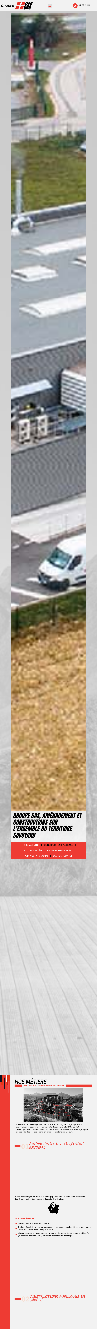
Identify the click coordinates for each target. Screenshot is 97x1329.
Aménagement (31, 844)
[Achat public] (75, 5)
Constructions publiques (58, 844)
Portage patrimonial (36, 855)
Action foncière (33, 850)
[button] (50, 6)
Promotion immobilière (60, 850)
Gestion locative (62, 855)
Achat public (84, 5)
